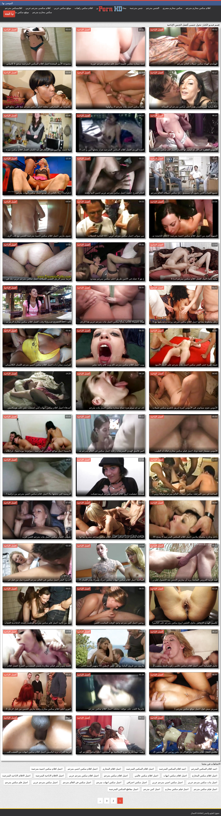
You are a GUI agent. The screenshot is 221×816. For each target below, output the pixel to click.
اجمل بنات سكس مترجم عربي (202, 782)
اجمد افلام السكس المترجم (204, 769)
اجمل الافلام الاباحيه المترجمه (16, 775)
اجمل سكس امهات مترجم (108, 782)
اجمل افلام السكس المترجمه (140, 769)
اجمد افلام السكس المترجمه (172, 769)
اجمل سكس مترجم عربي (45, 782)
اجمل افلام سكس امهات (175, 775)
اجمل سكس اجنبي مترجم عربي (167, 782)
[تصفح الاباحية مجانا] (110, 14)
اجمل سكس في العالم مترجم (77, 782)
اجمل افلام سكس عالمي (146, 775)
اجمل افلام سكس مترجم (116, 775)
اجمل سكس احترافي (137, 782)
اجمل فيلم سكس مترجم (205, 789)
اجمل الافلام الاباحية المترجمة (50, 775)
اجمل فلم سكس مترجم (16, 782)
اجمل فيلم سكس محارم (176, 789)
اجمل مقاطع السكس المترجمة (123, 789)
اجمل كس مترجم (151, 789)
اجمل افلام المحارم (112, 769)
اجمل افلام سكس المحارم (204, 775)
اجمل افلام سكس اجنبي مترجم (83, 769)
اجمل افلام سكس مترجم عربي (84, 775)
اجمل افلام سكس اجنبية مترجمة (46, 769)
